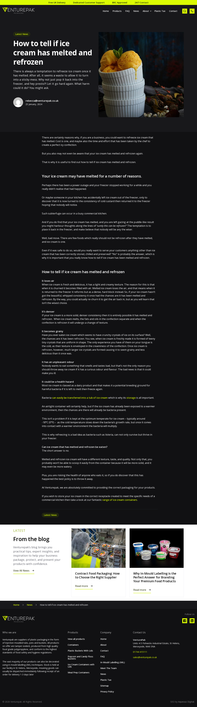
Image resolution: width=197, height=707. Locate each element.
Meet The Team (108, 668)
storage (131, 397)
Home (106, 11)
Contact (173, 11)
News (136, 11)
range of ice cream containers (119, 500)
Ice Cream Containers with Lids (81, 665)
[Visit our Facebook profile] (184, 620)
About (146, 11)
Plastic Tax (159, 11)
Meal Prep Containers (78, 672)
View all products (76, 639)
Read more (81, 586)
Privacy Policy (107, 692)
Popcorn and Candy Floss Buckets (80, 657)
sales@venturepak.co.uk (145, 657)
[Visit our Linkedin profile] (192, 620)
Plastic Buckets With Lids (80, 651)
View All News (21, 570)
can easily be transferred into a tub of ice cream (80, 397)
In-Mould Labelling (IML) (112, 662)
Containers (73, 645)
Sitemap (104, 686)
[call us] (192, 11)
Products (117, 11)
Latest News (21, 34)
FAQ (127, 11)
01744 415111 (140, 651)
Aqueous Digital (186, 701)
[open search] (184, 11)
